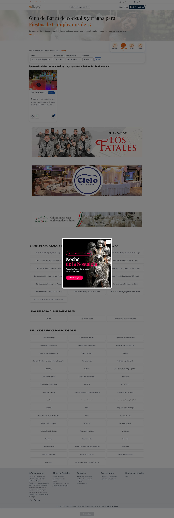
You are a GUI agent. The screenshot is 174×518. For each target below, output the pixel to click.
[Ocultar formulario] (108, 242)
